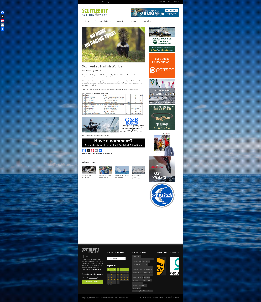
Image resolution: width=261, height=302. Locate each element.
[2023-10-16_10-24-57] (168, 266)
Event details (86, 135)
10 (118, 274)
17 (118, 277)
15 (111, 277)
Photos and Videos (103, 21)
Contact (176, 1)
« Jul (108, 284)
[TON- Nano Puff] (162, 155)
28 (108, 282)
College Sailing (137, 261)
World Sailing (136, 288)
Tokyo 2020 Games (138, 277)
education (144, 264)
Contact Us (176, 297)
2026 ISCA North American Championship (136, 177)
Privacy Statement (145, 297)
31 (118, 282)
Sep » (111, 284)
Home (87, 21)
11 (121, 274)
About (155, 1)
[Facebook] (2, 13)
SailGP (140, 275)
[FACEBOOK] (102, 2)
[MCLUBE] (162, 181)
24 (118, 279)
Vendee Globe (147, 280)
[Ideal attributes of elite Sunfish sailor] (122, 173)
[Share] (2, 29)
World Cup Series (137, 283)
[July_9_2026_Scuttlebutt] (162, 52)
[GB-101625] (113, 132)
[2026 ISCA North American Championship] (138, 173)
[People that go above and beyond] (105, 173)
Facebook (100, 135)
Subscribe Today (92, 282)
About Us (167, 297)
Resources (134, 21)
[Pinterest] (2, 21)
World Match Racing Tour (139, 285)
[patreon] (162, 78)
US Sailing (147, 277)
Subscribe (162, 1)
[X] (2, 17)
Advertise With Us (158, 297)
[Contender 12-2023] (162, 207)
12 (124, 274)
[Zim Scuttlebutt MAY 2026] (162, 104)
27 (127, 279)
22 (111, 279)
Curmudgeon (136, 264)
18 (121, 277)
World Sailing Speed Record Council (142, 291)
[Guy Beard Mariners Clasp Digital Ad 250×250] (162, 130)
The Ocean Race (148, 275)
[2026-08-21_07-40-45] (155, 16)
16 (115, 277)
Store (169, 1)
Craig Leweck (146, 261)
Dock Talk (143, 30)
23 (115, 279)
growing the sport (137, 269)
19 (124, 277)
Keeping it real (148, 269)
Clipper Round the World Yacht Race (143, 259)
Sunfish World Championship (102, 154)
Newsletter (121, 21)
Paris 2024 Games (147, 272)
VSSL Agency (91, 299)
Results (93, 135)
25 (121, 279)
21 (108, 279)
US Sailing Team (137, 280)
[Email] (2, 25)
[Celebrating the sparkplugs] (89, 173)
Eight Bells (135, 267)
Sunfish (88, 154)
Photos (107, 135)
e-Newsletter (97, 269)
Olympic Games (137, 272)
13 (127, 274)
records (135, 275)
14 (108, 277)
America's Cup (136, 256)
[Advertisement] (162, 221)
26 (124, 279)
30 (115, 282)
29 (111, 282)
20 (127, 277)
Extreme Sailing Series (146, 267)
